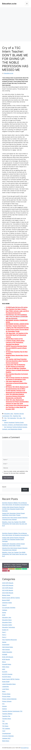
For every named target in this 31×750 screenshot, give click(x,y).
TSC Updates (6, 728)
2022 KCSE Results (7, 593)
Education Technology (8, 627)
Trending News (6, 718)
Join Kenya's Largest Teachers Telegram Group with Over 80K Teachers (15, 565)
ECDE (3, 615)
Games (4, 642)
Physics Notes (6, 694)
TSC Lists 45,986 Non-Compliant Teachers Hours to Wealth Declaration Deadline (17, 370)
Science (4, 708)
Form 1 (4, 632)
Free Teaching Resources (9, 639)
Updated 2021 (6, 738)
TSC (5, 418)
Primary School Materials (9, 699)
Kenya (4, 662)
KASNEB (4, 571)
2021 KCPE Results (7, 588)
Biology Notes (6, 595)
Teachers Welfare (7, 713)
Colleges (4, 610)
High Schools (6, 649)
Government (5, 644)
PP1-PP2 (24, 569)
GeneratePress (25, 747)
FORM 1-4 (5, 569)
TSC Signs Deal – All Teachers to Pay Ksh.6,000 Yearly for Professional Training (17, 335)
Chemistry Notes (7, 602)
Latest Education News (9, 684)
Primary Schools (6, 701)
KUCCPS (4, 671)
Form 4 (4, 637)
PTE (8, 571)
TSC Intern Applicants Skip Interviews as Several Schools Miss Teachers (16, 383)
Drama (4, 612)
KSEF (3, 669)
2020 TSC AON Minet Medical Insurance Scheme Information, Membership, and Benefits (15, 396)
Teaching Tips (17, 416)
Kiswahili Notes (6, 664)
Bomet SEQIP (6, 600)
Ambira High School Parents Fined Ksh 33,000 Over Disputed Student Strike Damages (13, 509)
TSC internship (11, 418)
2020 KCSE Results (7, 585)
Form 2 (4, 634)
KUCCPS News (6, 676)
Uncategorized (6, 733)
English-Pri (5, 630)
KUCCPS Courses (7, 674)
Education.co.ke (9, 4)
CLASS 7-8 (11, 569)
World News (5, 741)
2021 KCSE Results (7, 590)
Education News (7, 620)
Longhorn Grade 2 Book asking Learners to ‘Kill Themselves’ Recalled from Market (15, 342)
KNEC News (5, 667)
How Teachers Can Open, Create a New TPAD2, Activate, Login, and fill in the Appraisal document (17, 311)
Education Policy (7, 622)
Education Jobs (8, 413)
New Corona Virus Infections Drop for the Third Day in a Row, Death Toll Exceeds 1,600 (17, 407)
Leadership (5, 686)
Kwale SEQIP (6, 681)
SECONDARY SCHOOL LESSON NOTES (17, 324)
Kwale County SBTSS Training (10, 679)
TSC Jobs (19, 418)
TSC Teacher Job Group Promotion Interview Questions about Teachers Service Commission (17, 361)
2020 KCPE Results (7, 583)
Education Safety (7, 625)
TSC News (5, 726)
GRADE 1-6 (18, 569)
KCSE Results (6, 659)
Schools (4, 706)
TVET (3, 731)
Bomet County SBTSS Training (11, 597)
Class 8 (4, 605)
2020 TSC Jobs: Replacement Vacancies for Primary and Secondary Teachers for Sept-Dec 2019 (17, 401)
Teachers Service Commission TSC (12, 711)
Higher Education (7, 652)
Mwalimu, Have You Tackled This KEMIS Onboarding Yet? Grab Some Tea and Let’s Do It (14, 523)
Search (4, 487)
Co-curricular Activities (8, 607)
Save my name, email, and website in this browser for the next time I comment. (16, 472)
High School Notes (7, 647)
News (3, 691)
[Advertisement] (15, 23)
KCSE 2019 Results (7, 657)
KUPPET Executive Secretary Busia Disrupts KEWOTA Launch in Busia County (16, 348)
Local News (5, 689)
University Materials (8, 736)
